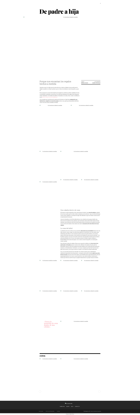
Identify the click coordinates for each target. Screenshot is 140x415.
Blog (72, 406)
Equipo (67, 406)
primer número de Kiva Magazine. (50, 97)
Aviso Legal (41, 411)
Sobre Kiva (62, 406)
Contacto (77, 406)
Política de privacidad (50, 411)
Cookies (58, 411)
